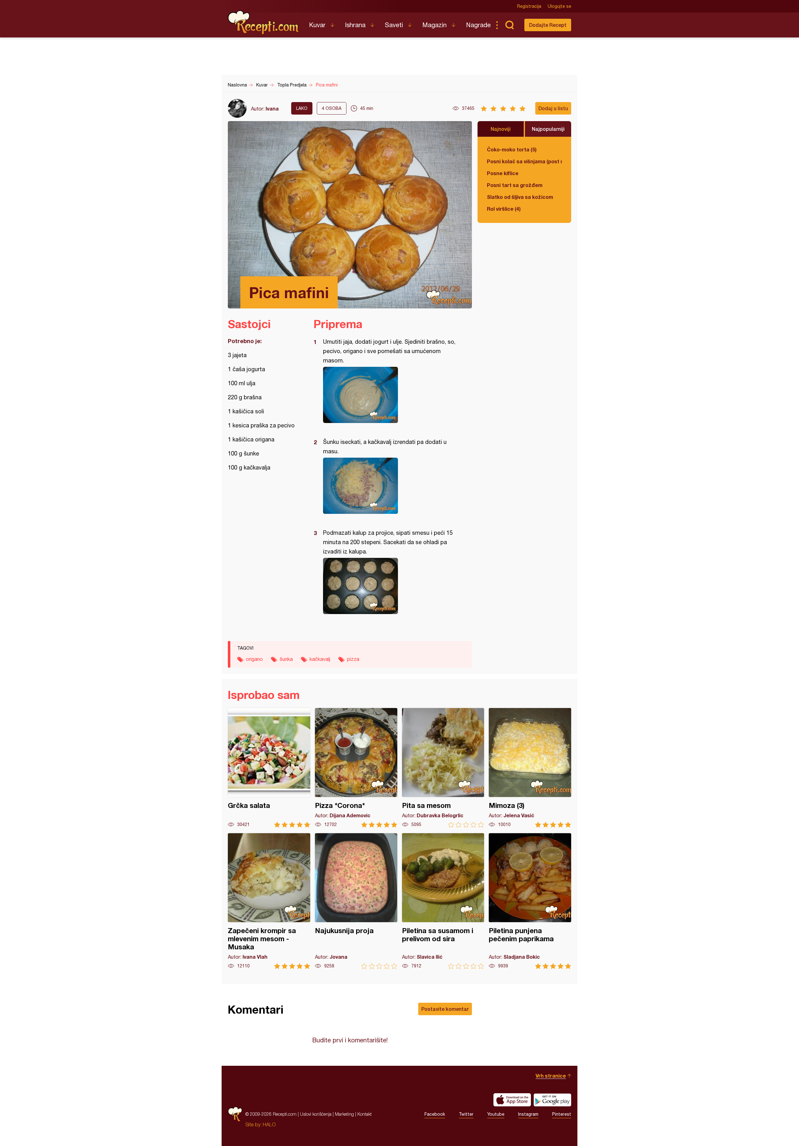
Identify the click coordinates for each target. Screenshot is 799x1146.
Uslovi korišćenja (315, 1114)
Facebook (434, 1114)
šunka (286, 659)
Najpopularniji (548, 129)
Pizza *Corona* (356, 768)
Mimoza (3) (530, 768)
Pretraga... (509, 25)
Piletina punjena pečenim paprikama (530, 901)
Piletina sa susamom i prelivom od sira (443, 901)
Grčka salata (269, 768)
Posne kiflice (502, 173)
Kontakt (364, 1114)
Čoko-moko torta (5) (512, 149)
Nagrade (478, 24)
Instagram (528, 1114)
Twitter (466, 1114)
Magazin (434, 24)
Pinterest (561, 1114)
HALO (269, 1124)
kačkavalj (320, 659)
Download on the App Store (512, 1099)
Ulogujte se (559, 6)
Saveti (394, 24)
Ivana (272, 108)
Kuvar (317, 24)
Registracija (529, 6)
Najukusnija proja (356, 901)
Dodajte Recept (547, 25)
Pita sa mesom (443, 768)
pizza (353, 659)
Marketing (344, 1114)
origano (254, 659)
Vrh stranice (551, 1076)
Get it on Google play (552, 1099)
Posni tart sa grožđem (514, 185)
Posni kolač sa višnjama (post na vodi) (524, 161)
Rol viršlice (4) (504, 209)
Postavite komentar (445, 1009)
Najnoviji (501, 129)
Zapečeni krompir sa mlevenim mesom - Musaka (269, 901)
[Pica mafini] (389, 395)
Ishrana (355, 24)
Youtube (495, 1114)
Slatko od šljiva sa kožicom (520, 197)
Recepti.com (264, 22)
